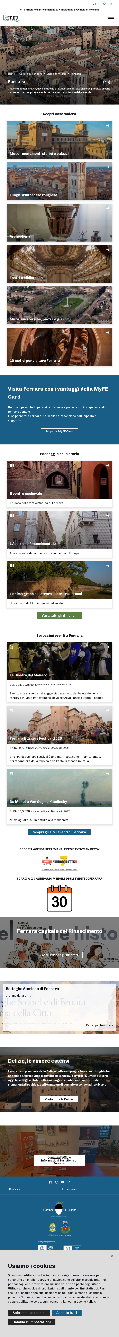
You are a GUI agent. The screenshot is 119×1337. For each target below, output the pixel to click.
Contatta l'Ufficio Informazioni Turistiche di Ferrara (59, 1160)
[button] (96, 4)
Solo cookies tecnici (29, 1313)
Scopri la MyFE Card (59, 431)
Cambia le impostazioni (32, 1322)
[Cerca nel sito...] (111, 3)
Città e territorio (56, 73)
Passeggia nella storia (59, 454)
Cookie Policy (86, 1301)
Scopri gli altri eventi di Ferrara (59, 832)
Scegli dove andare (30, 73)
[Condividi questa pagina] (108, 82)
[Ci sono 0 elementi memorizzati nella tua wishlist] (104, 3)
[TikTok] (69, 1182)
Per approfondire (98, 1025)
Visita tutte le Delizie (59, 1099)
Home (11, 73)
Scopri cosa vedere (59, 114)
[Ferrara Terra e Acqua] (13, 18)
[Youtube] (63, 1182)
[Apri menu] (111, 18)
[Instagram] (56, 1182)
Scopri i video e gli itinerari (59, 955)
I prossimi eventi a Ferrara (60, 635)
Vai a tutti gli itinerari (59, 615)
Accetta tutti (66, 1313)
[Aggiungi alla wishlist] (104, 82)
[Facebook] (50, 1182)
